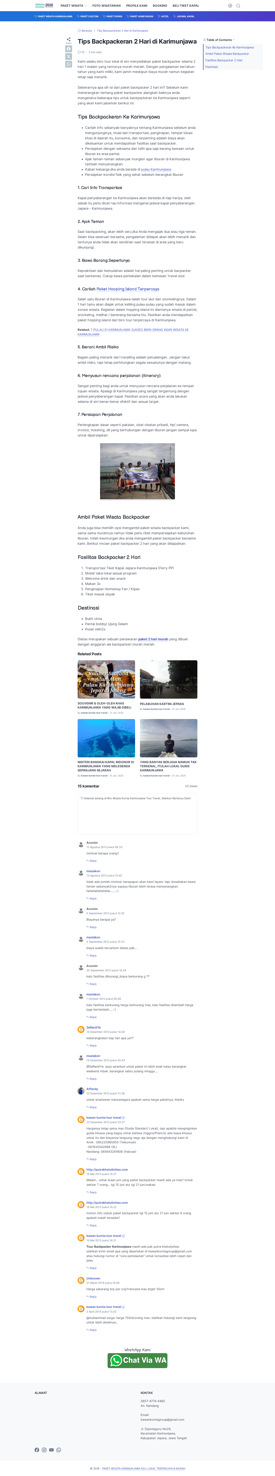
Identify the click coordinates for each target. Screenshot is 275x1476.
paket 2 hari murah (153, 639)
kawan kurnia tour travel (103, 1117)
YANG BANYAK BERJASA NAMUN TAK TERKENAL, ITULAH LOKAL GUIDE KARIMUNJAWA (168, 766)
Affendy (92, 1089)
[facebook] (68, 48)
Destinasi (211, 67)
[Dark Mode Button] (230, 5)
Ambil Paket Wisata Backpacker (227, 54)
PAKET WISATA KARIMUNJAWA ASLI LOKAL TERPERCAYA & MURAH (143, 1468)
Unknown (93, 1278)
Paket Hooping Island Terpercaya (128, 289)
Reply (93, 860)
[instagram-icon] (44, 1450)
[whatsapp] (68, 64)
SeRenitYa (93, 1027)
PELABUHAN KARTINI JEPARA (162, 704)
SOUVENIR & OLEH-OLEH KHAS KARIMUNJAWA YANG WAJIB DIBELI (104, 705)
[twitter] (68, 56)
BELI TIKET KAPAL (186, 5)
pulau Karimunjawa (156, 169)
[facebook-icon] (37, 1450)
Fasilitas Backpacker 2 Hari (223, 60)
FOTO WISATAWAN (106, 5)
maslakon (93, 871)
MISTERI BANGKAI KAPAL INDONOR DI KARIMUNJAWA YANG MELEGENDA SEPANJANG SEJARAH (106, 766)
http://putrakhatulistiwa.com (107, 1169)
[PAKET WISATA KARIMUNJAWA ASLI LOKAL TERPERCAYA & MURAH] (44, 5)
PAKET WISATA (72, 5)
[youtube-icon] (51, 1450)
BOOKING (160, 5)
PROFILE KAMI (136, 5)
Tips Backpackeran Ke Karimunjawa (229, 47)
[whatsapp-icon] (58, 1450)
